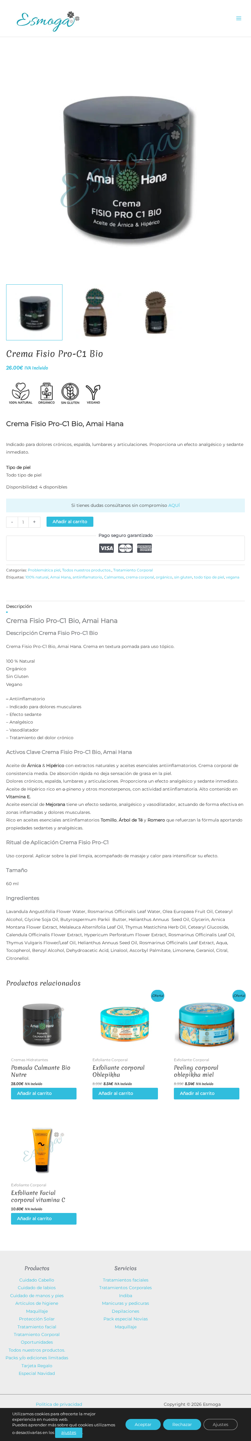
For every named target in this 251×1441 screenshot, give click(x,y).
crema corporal (140, 577)
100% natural (36, 577)
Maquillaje (37, 1311)
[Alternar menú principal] (239, 18)
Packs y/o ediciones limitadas (37, 1357)
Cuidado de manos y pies (37, 1295)
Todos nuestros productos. (86, 570)
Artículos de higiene (36, 1303)
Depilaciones (125, 1311)
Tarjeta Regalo (36, 1365)
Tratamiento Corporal (133, 570)
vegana (232, 577)
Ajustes (220, 1424)
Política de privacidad (59, 1404)
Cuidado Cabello (36, 1280)
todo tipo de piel (209, 577)
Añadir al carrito (70, 521)
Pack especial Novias (125, 1318)
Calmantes (114, 577)
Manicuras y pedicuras (125, 1303)
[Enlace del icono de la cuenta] (193, 18)
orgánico (164, 577)
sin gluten (183, 577)
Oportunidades (37, 1342)
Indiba (125, 1295)
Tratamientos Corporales (125, 1287)
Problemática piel (44, 570)
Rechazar (182, 1424)
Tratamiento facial (36, 1326)
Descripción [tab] (19, 606)
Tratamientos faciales (125, 1280)
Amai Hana (60, 577)
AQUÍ (174, 505)
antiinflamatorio (87, 577)
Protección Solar (37, 1318)
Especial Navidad (37, 1373)
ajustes (68, 1432)
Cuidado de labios (37, 1287)
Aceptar (143, 1424)
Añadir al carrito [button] (34, 1093)
